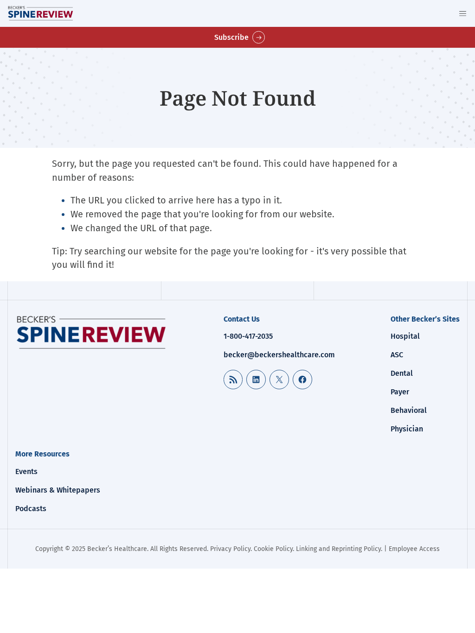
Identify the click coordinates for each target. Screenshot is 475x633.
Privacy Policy (230, 549)
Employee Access (414, 549)
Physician (407, 428)
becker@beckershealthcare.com (279, 354)
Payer (400, 391)
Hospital (405, 336)
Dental (402, 373)
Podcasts (30, 508)
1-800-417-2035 (248, 336)
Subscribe (231, 37)
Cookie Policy (273, 549)
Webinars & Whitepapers (57, 490)
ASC (397, 354)
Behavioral (409, 410)
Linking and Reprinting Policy (338, 549)
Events (26, 471)
